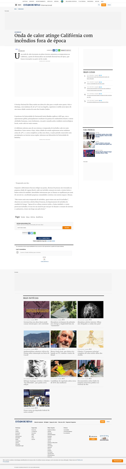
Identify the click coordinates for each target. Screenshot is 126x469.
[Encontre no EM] (98, 4)
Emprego (50, 436)
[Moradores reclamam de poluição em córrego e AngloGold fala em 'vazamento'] (63, 309)
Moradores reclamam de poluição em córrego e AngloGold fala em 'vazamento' (63, 323)
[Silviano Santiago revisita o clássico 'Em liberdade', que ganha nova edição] (37, 368)
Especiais (50, 433)
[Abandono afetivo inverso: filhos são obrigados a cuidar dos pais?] (90, 309)
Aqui (33, 436)
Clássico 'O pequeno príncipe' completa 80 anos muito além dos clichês (90, 353)
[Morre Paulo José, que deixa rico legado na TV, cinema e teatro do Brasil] (63, 339)
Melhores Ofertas (71, 1)
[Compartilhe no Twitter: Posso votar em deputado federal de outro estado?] (36, 408)
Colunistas (17, 441)
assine (53, 241)
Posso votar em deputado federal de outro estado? (36, 411)
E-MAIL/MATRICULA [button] (45, 261)
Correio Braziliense (68, 431)
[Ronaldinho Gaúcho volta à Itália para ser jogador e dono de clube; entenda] (89, 135)
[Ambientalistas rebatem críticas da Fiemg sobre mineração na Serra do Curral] (37, 339)
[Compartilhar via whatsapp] (59, 50)
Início (15, 9)
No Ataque (50, 452)
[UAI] (62, 1)
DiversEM (17, 437)
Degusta (49, 444)
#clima (32, 217)
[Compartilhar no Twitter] (56, 50)
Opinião (49, 431)
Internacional (46, 5)
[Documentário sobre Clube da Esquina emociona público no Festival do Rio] (90, 368)
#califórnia (39, 217)
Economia (17, 433)
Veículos (49, 1)
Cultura (17, 442)
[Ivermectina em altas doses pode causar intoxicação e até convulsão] (37, 309)
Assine (103, 4)
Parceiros (90, 1)
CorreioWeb (66, 430)
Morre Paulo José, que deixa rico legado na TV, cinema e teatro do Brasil (62, 353)
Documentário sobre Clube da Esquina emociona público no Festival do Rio (88, 382)
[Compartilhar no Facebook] (54, 50)
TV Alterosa (82, 1)
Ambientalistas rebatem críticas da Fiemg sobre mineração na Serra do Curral (36, 353)
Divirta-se (50, 457)
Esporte (31, 1)
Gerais (16, 430)
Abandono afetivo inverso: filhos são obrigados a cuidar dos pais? (89, 323)
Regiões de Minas (51, 430)
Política (17, 431)
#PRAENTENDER (51, 434)
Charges (49, 437)
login (48, 241)
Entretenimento (40, 1)
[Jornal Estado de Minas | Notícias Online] (31, 5)
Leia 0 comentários (44, 238)
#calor (23, 217)
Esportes (50, 447)
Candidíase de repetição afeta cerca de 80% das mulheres (63, 382)
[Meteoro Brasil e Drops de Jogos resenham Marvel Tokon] (89, 153)
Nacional (17, 434)
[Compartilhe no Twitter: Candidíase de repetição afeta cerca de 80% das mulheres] (63, 378)
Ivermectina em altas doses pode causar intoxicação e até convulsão (36, 323)
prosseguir (117, 461)
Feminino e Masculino (52, 442)
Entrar (109, 5)
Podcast (49, 450)
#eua (27, 217)
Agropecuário (51, 453)
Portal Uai (34, 430)
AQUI (102, 1)
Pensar (49, 449)
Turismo (49, 439)
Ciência (49, 441)
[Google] (44, 259)
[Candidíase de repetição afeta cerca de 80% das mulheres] (63, 368)
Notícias (25, 1)
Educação (17, 444)
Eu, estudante (67, 433)
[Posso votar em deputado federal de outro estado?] (37, 398)
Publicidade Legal (19, 445)
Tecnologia (50, 445)
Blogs (33, 434)
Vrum (33, 437)
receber (67, 227)
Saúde (16, 439)
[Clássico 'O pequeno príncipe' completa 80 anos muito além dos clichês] (90, 339)
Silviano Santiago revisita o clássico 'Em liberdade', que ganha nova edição (36, 382)
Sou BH (97, 1)
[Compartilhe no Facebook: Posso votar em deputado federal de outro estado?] (35, 408)
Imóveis (56, 1)
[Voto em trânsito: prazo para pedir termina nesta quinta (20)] (89, 144)
